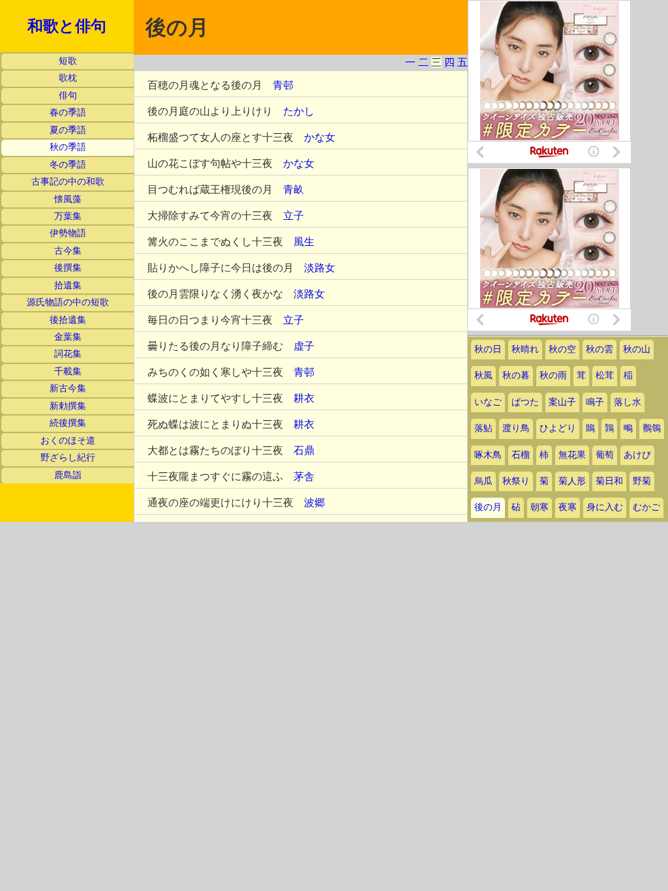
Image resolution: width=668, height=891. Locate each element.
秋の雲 (599, 349)
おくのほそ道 (67, 441)
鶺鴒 (652, 428)
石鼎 (304, 450)
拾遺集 (68, 285)
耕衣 (304, 398)
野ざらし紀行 (67, 457)
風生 (304, 241)
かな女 (319, 137)
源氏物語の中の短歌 (68, 302)
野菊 (642, 481)
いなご (488, 402)
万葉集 (68, 216)
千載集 (68, 371)
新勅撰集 (68, 406)
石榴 (520, 455)
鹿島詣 (68, 475)
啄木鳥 (488, 455)
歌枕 (68, 78)
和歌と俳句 (66, 26)
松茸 (605, 375)
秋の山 (636, 349)
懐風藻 (68, 199)
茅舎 (304, 476)
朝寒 (539, 507)
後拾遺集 (68, 320)
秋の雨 (553, 375)
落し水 (627, 402)
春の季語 (68, 112)
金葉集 (68, 337)
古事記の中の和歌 (67, 182)
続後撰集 (68, 423)
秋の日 (488, 349)
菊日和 (609, 481)
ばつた (525, 402)
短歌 (68, 61)
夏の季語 (68, 130)
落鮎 (483, 428)
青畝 (293, 189)
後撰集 (68, 268)
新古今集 (68, 388)
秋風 (483, 375)
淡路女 (319, 267)
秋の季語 (68, 147)
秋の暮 (516, 375)
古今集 (68, 251)
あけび (637, 455)
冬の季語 (68, 165)
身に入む (604, 507)
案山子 (562, 402)
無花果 (572, 455)
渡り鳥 (516, 428)
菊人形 (572, 481)
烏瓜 (483, 481)
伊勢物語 (68, 233)
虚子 (304, 346)
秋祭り (516, 481)
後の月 (488, 507)
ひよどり (557, 428)
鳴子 (595, 402)
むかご (646, 507)
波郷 (314, 502)
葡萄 (605, 455)
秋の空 (562, 349)
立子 (293, 215)
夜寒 (567, 507)
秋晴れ (525, 349)
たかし (298, 111)
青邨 (283, 85)
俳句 (68, 95)
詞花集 (68, 354)
